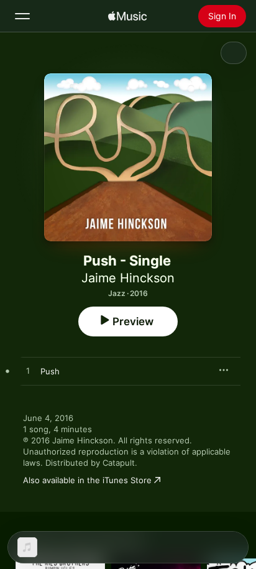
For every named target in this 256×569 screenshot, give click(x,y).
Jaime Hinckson (128, 278)
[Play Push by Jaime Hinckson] (28, 371)
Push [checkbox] (50, 371)
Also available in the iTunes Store (87, 480)
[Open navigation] (22, 16)
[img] (127, 16)
